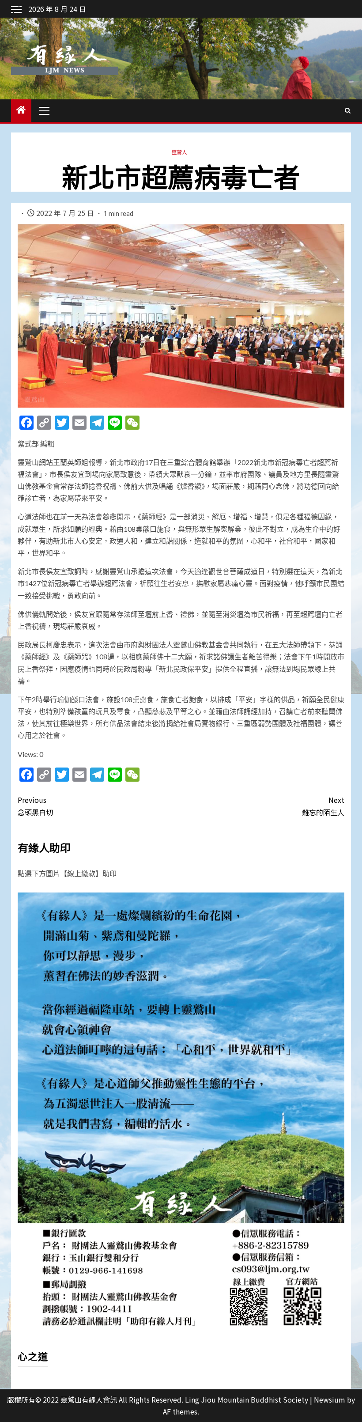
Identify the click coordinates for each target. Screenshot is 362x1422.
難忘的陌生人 (323, 805)
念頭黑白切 (35, 805)
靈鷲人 (179, 151)
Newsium (329, 1399)
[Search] (347, 110)
